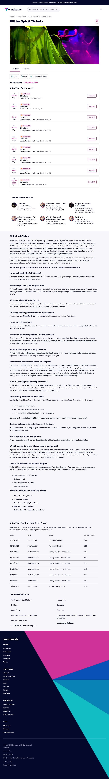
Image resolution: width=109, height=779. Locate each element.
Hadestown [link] (61, 600)
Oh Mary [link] (14, 605)
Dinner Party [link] (15, 610)
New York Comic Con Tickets (24, 506)
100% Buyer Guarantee (63, 2)
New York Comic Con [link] (19, 620)
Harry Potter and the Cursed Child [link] (24, 615)
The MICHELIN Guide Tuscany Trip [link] (24, 626)
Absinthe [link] (60, 605)
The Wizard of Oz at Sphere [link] (21, 600)
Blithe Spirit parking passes (34, 316)
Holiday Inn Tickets (21, 499)
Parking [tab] (25, 69)
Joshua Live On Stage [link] (65, 623)
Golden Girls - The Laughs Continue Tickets (29, 510)
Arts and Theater (29, 17)
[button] (14, 76)
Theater (19, 17)
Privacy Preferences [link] (9, 765)
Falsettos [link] (60, 610)
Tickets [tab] (15, 69)
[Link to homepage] (14, 9)
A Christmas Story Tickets (23, 496)
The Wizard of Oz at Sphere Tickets (26, 503)
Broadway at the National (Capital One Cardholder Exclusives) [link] (76, 616)
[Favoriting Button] (97, 21)
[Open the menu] (101, 9)
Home (12, 17)
